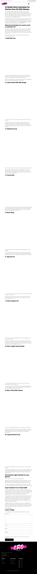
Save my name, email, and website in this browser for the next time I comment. (17, 537)
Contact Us (3, 556)
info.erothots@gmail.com (5, 555)
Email (6, 528)
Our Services (13, 558)
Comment (7, 513)
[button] (29, 4)
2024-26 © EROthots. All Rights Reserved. (13, 570)
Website (6, 532)
